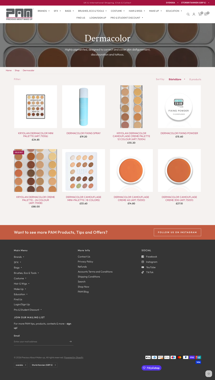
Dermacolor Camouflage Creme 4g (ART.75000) (131, 199)
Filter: (17, 79)
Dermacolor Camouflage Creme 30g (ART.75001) (179, 199)
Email (17, 335)
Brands (42, 10)
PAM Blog (83, 291)
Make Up (154, 10)
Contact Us (84, 256)
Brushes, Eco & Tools (91, 10)
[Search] (188, 14)
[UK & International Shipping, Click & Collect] (107, 2)
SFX (56, 10)
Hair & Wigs (135, 10)
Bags (68, 10)
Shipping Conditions (89, 276)
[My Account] (194, 14)
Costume (116, 10)
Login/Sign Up (98, 17)
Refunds (82, 266)
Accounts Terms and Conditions (95, 271)
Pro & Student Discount (125, 17)
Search (81, 281)
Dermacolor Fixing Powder (179, 133)
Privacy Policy (85, 261)
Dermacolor (28, 70)
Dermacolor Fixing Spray (84, 133)
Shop (17, 70)
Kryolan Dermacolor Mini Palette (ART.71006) (35, 135)
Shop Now (83, 286)
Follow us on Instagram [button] (177, 232)
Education (172, 10)
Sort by (160, 79)
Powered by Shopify (73, 357)
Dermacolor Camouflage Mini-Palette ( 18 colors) (83, 199)
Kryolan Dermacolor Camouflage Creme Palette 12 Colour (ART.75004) (131, 136)
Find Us (80, 17)
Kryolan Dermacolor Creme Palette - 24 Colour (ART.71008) (35, 200)
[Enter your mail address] (70, 341)
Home (9, 70)
